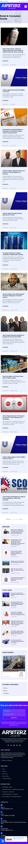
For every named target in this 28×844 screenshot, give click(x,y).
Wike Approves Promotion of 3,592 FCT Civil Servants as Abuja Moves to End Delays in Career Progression (17, 622)
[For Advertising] (1, 826)
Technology (6, 693)
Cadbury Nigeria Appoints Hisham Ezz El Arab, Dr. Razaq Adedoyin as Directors (14, 172)
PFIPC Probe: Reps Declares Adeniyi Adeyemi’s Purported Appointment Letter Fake (17, 632)
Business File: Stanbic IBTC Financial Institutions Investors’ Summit (18, 594)
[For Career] (1, 833)
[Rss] (26, 1)
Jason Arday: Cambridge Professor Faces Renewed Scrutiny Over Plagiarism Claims (18, 613)
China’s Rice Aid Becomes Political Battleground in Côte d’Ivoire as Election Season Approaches (17, 603)
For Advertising (4, 828)
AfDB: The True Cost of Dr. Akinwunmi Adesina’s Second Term (17, 570)
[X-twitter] (21, 1)
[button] (26, 6)
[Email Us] (1, 805)
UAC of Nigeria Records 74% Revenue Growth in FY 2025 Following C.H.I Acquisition (13, 417)
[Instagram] (17, 745)
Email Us (3, 807)
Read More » (6, 60)
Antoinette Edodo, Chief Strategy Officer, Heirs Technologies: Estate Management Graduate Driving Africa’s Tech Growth (17, 542)
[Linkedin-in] (23, 1)
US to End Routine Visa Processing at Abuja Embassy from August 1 (17, 641)
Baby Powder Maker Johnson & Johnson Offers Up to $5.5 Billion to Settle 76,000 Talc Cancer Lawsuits (13, 50)
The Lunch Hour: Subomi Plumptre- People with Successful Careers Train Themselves (16, 553)
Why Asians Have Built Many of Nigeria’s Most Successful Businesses (18, 579)
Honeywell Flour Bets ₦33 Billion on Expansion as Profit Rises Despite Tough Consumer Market (13, 131)
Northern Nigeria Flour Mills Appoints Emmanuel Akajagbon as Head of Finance (13, 295)
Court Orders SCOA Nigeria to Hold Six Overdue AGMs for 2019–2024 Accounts (14, 498)
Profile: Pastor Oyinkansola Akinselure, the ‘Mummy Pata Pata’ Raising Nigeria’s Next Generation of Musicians (17, 531)
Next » (21, 519)
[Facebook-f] (19, 1)
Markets (5, 690)
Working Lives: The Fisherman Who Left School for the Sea (17, 562)
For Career (3, 835)
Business (5, 688)
